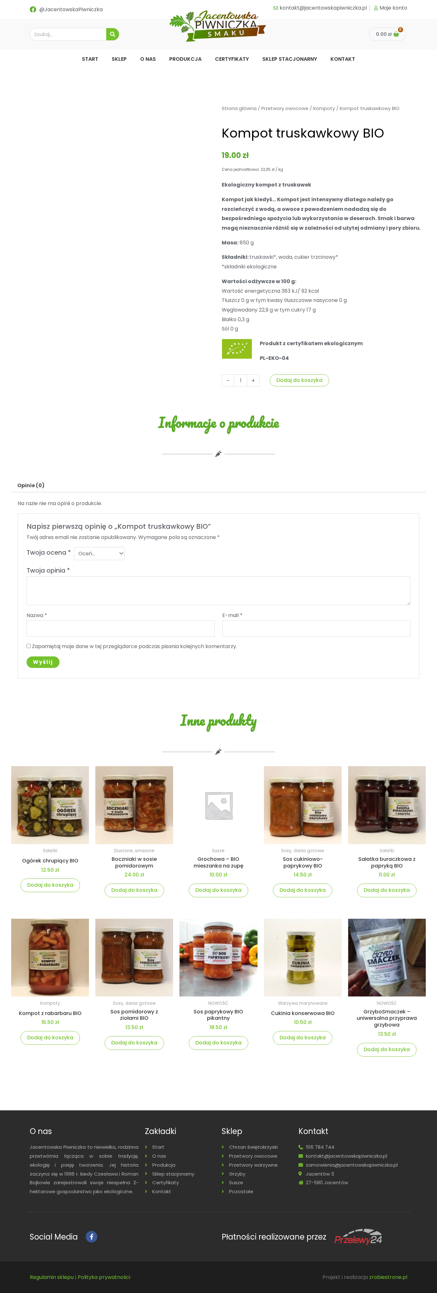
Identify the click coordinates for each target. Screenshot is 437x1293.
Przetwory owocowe (284, 108)
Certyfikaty (232, 59)
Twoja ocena (49, 552)
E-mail (232, 615)
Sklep (119, 59)
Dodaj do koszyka (299, 380)
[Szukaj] (112, 34)
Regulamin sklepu (52, 1277)
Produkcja (185, 59)
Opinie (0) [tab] (30, 485)
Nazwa (37, 615)
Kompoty (324, 108)
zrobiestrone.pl (388, 1277)
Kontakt (342, 59)
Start (90, 59)
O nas (148, 59)
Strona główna (239, 108)
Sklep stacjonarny (289, 59)
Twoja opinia (48, 570)
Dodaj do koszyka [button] (50, 885)
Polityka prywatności (104, 1277)
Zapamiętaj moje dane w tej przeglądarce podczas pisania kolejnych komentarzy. (134, 646)
